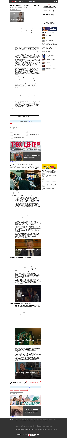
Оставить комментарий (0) (33, 382)
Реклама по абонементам (38, 420)
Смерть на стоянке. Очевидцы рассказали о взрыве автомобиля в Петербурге (49, 7)
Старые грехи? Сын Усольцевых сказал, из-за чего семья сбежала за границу (51, 44)
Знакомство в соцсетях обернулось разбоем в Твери (50, 62)
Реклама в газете (23, 420)
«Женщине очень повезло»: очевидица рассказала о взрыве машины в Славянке (49, 11)
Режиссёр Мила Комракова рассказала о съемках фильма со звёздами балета (26, 340)
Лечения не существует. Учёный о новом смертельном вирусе (51, 40)
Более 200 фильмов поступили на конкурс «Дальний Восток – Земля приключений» (26, 250)
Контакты (17, 420)
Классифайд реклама (19, 421)
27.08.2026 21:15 (12, 164)
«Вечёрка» (37, 201)
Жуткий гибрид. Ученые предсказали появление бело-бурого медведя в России (51, 175)
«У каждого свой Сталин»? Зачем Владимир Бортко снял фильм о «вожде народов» (49, 19)
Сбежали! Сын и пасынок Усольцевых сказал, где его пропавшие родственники (51, 188)
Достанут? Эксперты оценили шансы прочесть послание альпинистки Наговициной (51, 51)
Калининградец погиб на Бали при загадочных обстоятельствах (50, 68)
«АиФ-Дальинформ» (18, 190)
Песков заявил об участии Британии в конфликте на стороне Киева (51, 59)
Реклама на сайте (29, 420)
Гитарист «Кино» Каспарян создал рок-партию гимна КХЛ (25, 373)
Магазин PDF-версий (33, 419)
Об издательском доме (20, 419)
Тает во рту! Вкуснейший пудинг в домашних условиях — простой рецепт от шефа (51, 35)
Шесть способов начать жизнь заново (24, 111)
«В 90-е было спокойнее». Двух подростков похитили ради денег (51, 178)
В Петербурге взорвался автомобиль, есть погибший (49, 23)
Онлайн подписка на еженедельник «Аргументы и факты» (46, 419)
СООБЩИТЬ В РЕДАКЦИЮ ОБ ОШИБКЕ (42, 421)
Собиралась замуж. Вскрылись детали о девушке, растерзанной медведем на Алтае (51, 47)
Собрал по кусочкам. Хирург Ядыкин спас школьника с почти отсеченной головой (51, 172)
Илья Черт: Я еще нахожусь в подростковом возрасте (33, 131)
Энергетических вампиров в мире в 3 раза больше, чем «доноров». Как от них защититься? (19, 138)
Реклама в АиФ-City (46, 420)
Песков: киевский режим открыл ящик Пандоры (50, 56)
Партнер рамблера (24, 434)
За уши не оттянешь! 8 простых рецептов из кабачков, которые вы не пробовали (51, 38)
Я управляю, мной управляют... (23, 112)
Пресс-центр (26, 419)
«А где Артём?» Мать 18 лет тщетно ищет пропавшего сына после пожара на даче (51, 182)
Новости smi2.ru (13, 161)
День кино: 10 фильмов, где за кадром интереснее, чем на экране (25, 296)
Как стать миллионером (17, 134)
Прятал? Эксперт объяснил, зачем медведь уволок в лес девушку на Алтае (51, 185)
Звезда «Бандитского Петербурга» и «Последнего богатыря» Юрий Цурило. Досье (49, 15)
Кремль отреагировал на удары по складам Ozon (50, 65)
